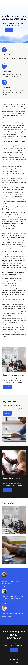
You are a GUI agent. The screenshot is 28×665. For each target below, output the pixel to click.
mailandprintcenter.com (9, 2)
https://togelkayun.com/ (7, 296)
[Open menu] (25, 2)
